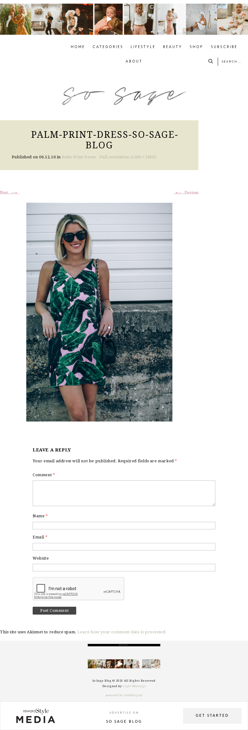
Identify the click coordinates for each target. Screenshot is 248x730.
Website (41, 558)
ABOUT (134, 61)
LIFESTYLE (143, 47)
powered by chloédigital (124, 695)
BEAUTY (172, 47)
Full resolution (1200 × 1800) (128, 157)
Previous (186, 192)
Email (40, 537)
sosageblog (15, 8)
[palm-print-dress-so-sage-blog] (99, 311)
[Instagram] (27, 31)
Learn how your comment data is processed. (122, 632)
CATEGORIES (108, 47)
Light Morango (134, 686)
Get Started (212, 715)
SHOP (196, 47)
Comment (44, 475)
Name (40, 516)
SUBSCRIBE (224, 47)
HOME (78, 47)
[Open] (15, 19)
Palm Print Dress (79, 157)
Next (9, 192)
